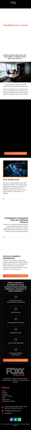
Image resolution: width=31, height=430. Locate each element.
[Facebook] (11, 419)
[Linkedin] (15, 419)
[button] (12, 6)
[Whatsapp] (19, 419)
